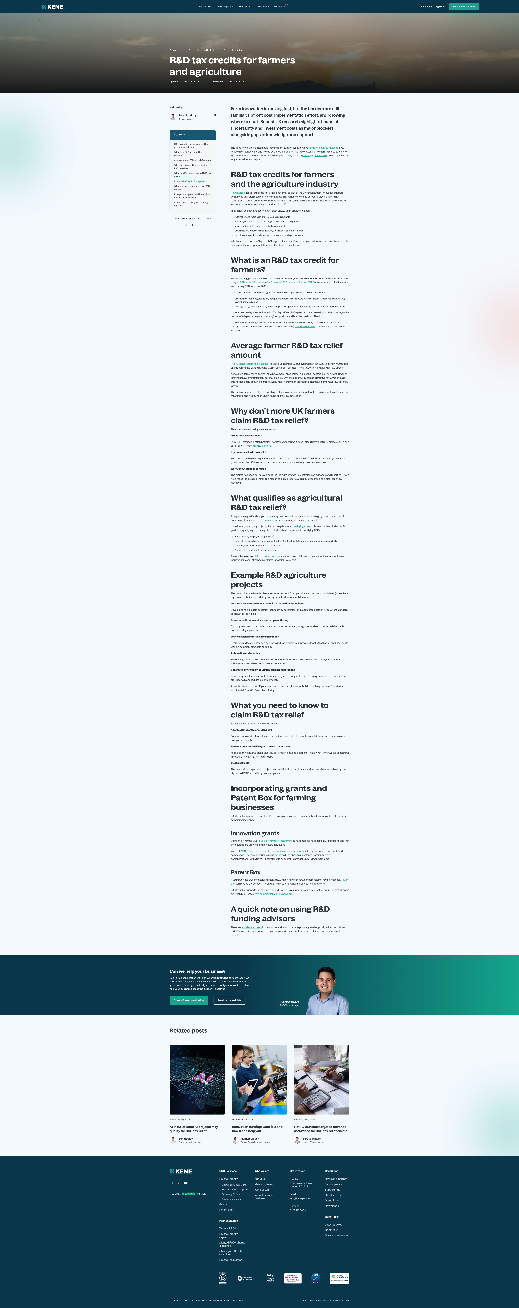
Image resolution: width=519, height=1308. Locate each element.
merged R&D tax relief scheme (247, 282)
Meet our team (263, 1184)
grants (306, 155)
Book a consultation (337, 1235)
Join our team (262, 1189)
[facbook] (172, 1183)
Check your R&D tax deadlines (231, 1253)
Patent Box (321, 155)
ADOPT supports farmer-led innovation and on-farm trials (272, 851)
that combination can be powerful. (274, 893)
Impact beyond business (263, 1196)
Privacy (311, 1300)
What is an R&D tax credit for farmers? (188, 154)
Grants (223, 1204)
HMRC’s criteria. (263, 445)
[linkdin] (186, 225)
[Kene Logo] (53, 7)
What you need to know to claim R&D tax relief (192, 188)
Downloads (332, 1206)
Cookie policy (322, 1300)
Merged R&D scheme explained (232, 1244)
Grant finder (281, 6)
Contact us (331, 1230)
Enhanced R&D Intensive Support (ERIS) (292, 282)
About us (260, 1178)
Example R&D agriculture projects (190, 181)
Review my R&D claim (232, 1194)
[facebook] (192, 225)
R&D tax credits (228, 1178)
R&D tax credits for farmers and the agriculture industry (191, 146)
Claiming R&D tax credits (234, 1184)
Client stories (333, 1195)
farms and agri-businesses (323, 147)
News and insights (206, 50)
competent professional (264, 520)
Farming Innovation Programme (275, 840)
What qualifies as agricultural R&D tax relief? (192, 175)
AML (347, 1300)
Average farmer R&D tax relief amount (192, 160)
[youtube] (186, 1183)
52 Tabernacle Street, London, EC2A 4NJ (301, 1185)
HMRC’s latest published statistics (249, 363)
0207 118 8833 (298, 1210)
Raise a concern (336, 1300)
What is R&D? (227, 1228)
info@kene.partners (301, 1198)
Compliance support (232, 1199)
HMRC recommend (265, 556)
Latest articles (333, 1224)
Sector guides (333, 1184)
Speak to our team (305, 326)
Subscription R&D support (235, 1189)
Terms (303, 1300)
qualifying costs (301, 526)
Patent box (226, 1209)
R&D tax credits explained (228, 1235)
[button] (207, 6)
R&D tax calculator (230, 1259)
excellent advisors (252, 927)
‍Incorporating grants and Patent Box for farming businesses (192, 196)
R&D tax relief (238, 192)
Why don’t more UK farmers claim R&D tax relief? (190, 167)
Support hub (332, 1189)
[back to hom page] (182, 1171)
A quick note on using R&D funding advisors (191, 204)
